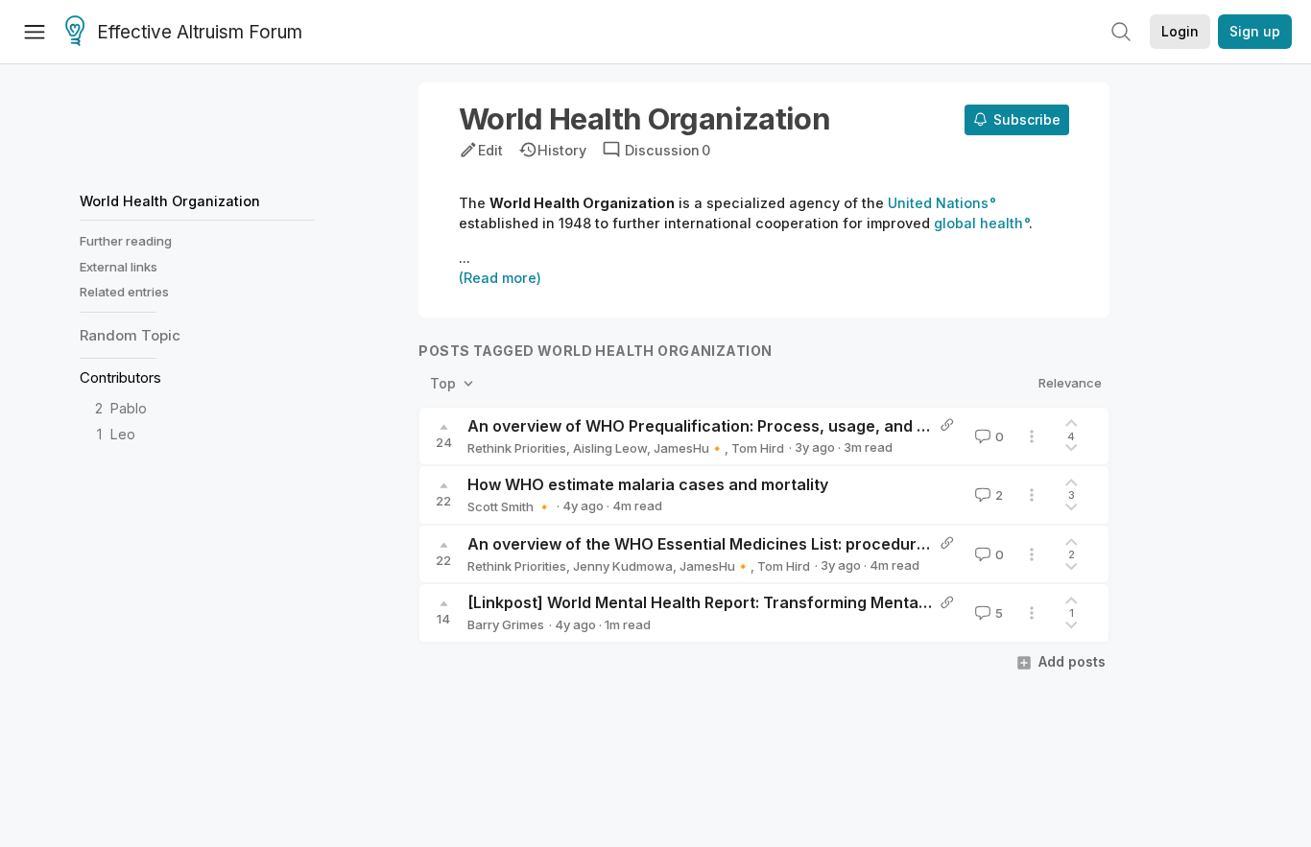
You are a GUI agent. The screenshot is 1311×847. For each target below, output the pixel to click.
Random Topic (130, 336)
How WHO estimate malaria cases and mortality (647, 484)
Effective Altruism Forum (199, 32)
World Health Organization (170, 201)
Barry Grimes (505, 624)
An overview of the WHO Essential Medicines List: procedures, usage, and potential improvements (839, 543)
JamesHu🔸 (689, 448)
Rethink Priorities (516, 448)
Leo (122, 434)
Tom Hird (757, 448)
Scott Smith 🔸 (509, 506)
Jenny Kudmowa (623, 566)
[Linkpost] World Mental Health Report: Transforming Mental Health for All (746, 602)
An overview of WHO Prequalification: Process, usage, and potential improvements (781, 425)
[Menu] (35, 32)
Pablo (128, 409)
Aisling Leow (610, 448)
